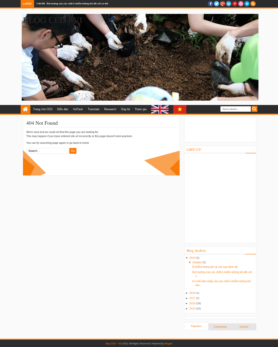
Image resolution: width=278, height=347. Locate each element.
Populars (196, 326)
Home (25, 109)
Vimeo (247, 3)
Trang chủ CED (42, 109)
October (197, 262)
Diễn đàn (62, 109)
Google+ (222, 3)
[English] (160, 109)
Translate (93, 109)
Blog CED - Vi (52, 19)
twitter (216, 3)
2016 (192, 303)
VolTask (78, 109)
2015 (192, 308)
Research (110, 109)
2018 (192, 293)
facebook (210, 3)
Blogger (169, 343)
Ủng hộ (125, 109)
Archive (244, 326)
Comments (220, 326)
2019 (192, 257)
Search (254, 109)
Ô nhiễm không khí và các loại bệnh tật (215, 266)
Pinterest (234, 3)
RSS (253, 3)
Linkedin (228, 3)
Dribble (240, 3)
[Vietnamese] (180, 109)
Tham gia (140, 109)
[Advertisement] (220, 129)
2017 (192, 298)
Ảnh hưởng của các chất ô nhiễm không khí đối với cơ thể (77, 3)
